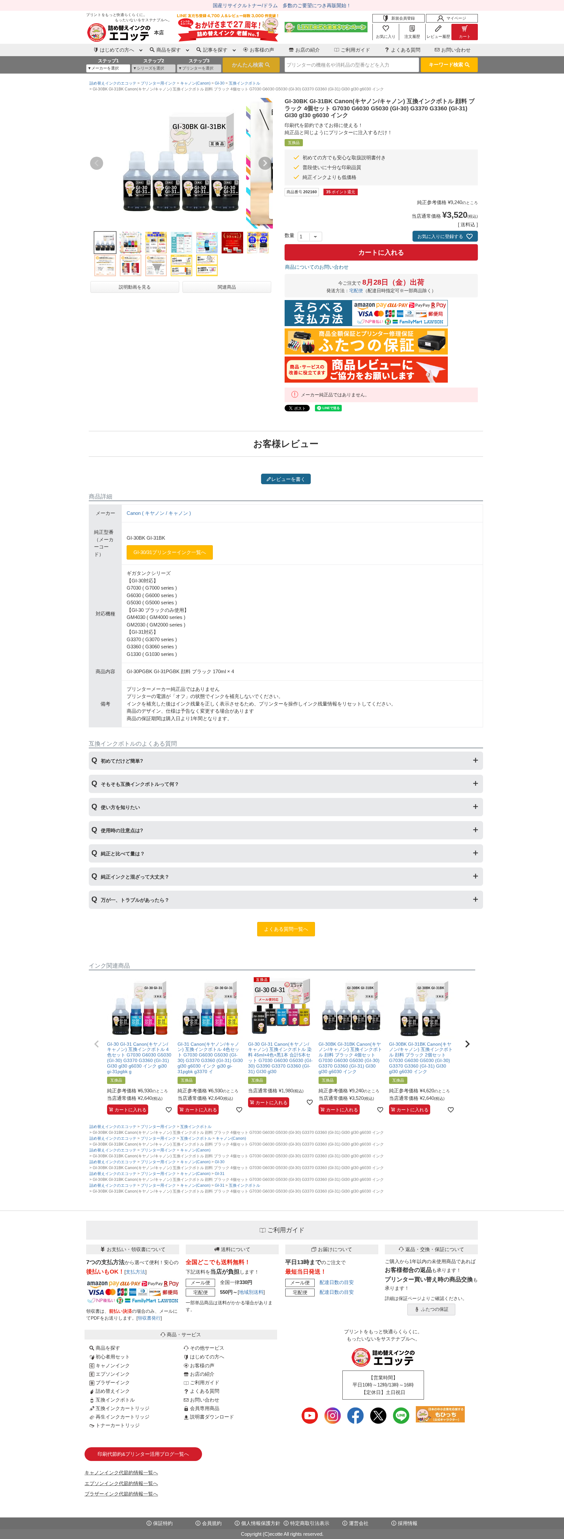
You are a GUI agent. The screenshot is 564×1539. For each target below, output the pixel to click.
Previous (96, 163)
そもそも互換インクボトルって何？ (140, 784)
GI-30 (220, 83)
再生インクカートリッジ (121, 1417)
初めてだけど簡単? (122, 761)
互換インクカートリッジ (121, 1408)
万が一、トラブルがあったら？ (135, 900)
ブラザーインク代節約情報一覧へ (121, 1494)
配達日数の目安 (337, 1282)
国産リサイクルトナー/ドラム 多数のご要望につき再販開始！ (282, 5)
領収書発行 (149, 1318)
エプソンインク (112, 1374)
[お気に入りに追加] (168, 1109)
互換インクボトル (244, 83)
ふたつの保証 (434, 1309)
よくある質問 (405, 50)
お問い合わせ (456, 50)
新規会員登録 (403, 18)
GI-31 (220, 1173)
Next (265, 163)
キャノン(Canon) (195, 83)
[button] (96, 1044)
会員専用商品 (204, 1408)
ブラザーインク (112, 1382)
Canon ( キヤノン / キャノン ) (159, 513)
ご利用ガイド (355, 50)
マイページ (456, 18)
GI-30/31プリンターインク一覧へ (169, 552)
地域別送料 (251, 1292)
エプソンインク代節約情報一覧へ (121, 1483)
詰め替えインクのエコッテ (112, 83)
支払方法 (135, 1272)
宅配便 (356, 290)
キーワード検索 (446, 64)
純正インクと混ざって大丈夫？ (135, 877)
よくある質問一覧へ (286, 929)
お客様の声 (262, 50)
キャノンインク (112, 1365)
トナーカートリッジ (117, 1425)
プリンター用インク (158, 83)
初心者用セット (112, 1356)
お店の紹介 (307, 50)
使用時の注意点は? (122, 830)
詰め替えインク (112, 1391)
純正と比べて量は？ (123, 853)
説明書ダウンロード (211, 1417)
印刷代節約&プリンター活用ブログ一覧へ (143, 1454)
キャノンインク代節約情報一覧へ (121, 1472)
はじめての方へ (206, 1356)
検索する (251, 64)
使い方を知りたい (120, 807)
